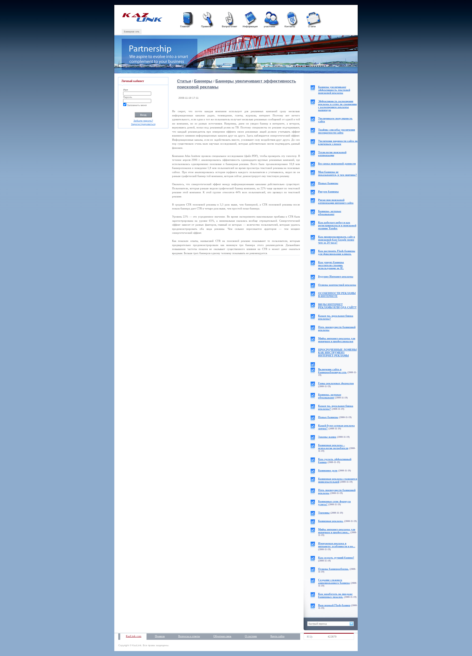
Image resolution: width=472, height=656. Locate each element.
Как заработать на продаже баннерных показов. (335, 595)
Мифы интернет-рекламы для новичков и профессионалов (336, 340)
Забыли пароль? (143, 120)
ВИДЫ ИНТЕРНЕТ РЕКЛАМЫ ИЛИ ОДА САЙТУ (337, 306)
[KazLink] (142, 20)
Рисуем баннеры (328, 191)
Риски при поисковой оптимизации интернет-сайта (336, 201)
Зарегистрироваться (143, 124)
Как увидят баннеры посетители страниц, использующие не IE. (331, 265)
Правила (160, 636)
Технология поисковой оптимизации (332, 154)
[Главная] (187, 19)
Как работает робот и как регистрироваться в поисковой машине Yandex (337, 225)
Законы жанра (327, 436)
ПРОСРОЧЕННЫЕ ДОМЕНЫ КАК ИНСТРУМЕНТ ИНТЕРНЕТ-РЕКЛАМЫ (337, 352)
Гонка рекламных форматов (336, 383)
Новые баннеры (328, 183)
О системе (251, 636)
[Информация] (250, 19)
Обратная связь (222, 636)
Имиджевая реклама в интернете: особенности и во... (336, 545)
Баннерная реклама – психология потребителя (333, 447)
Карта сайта (277, 636)
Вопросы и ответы (189, 636)
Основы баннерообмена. (333, 568)
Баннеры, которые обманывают (329, 213)
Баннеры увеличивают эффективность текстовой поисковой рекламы (334, 89)
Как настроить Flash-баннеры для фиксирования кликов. (336, 252)
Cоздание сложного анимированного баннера (334, 581)
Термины (324, 512)
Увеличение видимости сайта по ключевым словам (338, 142)
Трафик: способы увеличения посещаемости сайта (336, 131)
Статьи (184, 81)
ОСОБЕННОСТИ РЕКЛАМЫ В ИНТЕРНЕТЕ (337, 295)
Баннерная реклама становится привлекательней (337, 480)
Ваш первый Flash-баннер (334, 605)
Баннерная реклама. (330, 520)
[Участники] (271, 19)
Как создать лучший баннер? (336, 557)
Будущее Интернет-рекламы (335, 276)
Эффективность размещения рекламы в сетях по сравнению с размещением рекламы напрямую (337, 105)
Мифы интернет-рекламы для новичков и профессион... (336, 531)
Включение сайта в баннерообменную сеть (332, 371)
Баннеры (203, 81)
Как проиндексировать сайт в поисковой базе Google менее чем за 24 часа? (336, 239)
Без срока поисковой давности (337, 163)
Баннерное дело (328, 470)
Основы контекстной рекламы (337, 284)
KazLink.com (133, 636)
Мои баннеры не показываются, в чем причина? (337, 173)
